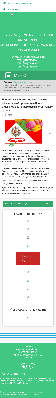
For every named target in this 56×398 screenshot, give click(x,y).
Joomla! (3, 381)
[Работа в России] (28, 297)
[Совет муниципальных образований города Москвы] (28, 246)
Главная (28, 347)
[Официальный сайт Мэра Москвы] (28, 259)
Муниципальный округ (28, 349)
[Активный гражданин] (28, 272)
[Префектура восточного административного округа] (28, 229)
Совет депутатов (28, 352)
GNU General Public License (20, 383)
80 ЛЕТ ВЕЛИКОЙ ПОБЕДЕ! (17, 204)
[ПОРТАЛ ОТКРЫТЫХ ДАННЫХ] (28, 289)
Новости (28, 358)
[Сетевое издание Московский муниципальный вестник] (28, 237)
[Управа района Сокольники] (28, 221)
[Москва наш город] (28, 280)
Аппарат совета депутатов (28, 355)
